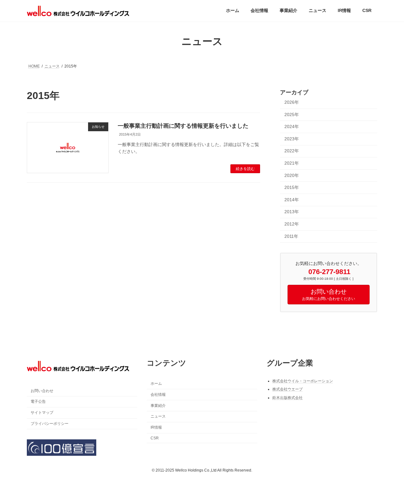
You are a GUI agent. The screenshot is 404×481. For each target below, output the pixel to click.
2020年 (291, 175)
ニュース (158, 416)
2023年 (291, 138)
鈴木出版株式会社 (287, 397)
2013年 (291, 211)
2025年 (291, 114)
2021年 (291, 163)
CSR (155, 438)
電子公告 (38, 401)
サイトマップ (42, 412)
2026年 (291, 102)
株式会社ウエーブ (287, 389)
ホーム (156, 383)
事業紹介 (158, 405)
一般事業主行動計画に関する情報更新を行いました (183, 126)
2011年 (291, 235)
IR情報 (156, 427)
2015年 (291, 187)
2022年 (291, 150)
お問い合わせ (42, 390)
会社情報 (158, 394)
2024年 (291, 126)
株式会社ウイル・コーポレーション (302, 380)
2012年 (291, 223)
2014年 (291, 199)
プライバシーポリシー (49, 423)
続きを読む (245, 169)
